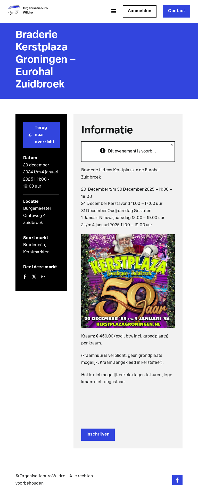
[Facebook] (24, 277)
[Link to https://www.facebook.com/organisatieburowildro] (177, 480)
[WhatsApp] (43, 277)
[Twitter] (34, 277)
